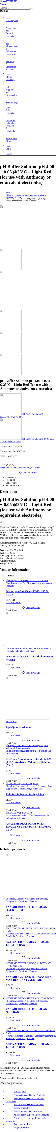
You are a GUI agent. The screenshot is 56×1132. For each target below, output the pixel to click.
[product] (31, 580)
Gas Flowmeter (29, 583)
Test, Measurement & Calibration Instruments (12, 48)
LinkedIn (21, 467)
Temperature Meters (11, 139)
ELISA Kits (11, 721)
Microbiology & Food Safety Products (31, 1115)
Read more (15, 835)
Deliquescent (12, 901)
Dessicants (29, 751)
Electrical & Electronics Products (29, 1104)
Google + (29, 467)
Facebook (4, 467)
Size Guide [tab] (11, 480)
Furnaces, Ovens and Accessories (21, 648)
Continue (17, 1083)
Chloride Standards (14, 751)
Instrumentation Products (17, 815)
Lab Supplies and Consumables (12, 91)
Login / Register (9, 151)
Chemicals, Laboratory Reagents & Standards (11, 125)
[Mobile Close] (1, 1086)
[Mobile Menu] (1, 159)
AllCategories (12, 20)
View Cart (5, 1083)
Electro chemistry (10, 78)
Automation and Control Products (29, 1095)
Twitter (12, 467)
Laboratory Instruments (25, 651)
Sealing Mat (36, 788)
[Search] (31, 8)
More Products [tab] (12, 485)
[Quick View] (8, 602)
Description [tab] (11, 477)
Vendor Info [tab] (11, 483)
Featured (33, 901)
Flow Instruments (14, 583)
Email (37, 467)
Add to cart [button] (15, 602)
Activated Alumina (14, 933)
